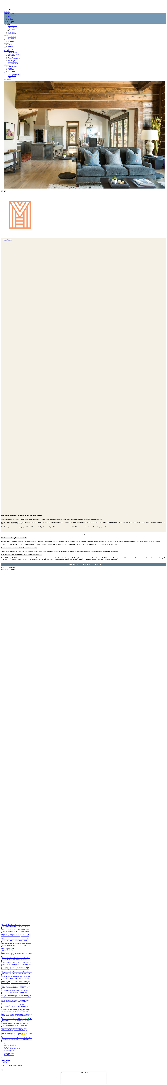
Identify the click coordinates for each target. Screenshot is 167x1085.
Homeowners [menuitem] (8, 73)
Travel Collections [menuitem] (9, 51)
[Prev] (5, 191)
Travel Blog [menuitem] (7, 79)
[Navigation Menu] (10, 9)
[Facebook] (3, 1061)
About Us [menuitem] (7, 65)
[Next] (2, 191)
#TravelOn (4, 1062)
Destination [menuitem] (7, 12)
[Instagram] (1, 1061)
